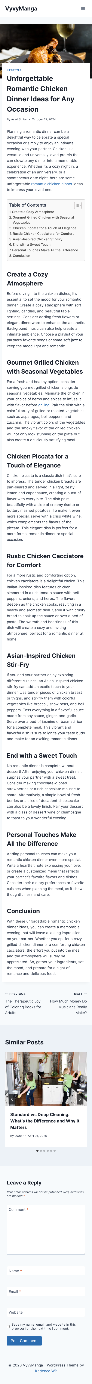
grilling (43, 405)
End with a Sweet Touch (31, 244)
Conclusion (21, 256)
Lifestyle (14, 70)
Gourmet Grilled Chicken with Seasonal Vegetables (43, 220)
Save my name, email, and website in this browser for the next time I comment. (44, 1326)
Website (16, 1312)
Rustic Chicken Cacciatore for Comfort (43, 234)
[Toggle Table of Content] (76, 205)
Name (15, 1271)
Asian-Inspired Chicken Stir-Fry (37, 239)
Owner (19, 1135)
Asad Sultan (19, 119)
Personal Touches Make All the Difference (45, 250)
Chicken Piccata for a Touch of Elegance (44, 228)
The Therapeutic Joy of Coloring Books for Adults (23, 1003)
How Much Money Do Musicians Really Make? (68, 1003)
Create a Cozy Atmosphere (33, 212)
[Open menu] (83, 8)
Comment (18, 1209)
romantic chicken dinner (51, 184)
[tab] (37, 1151)
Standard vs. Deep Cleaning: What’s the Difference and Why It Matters (45, 1121)
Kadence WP (46, 1371)
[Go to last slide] (12, 1099)
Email (15, 1291)
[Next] (80, 1099)
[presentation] (46, 1079)
